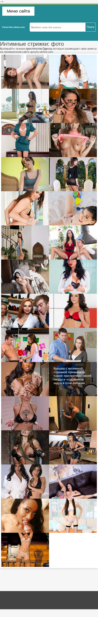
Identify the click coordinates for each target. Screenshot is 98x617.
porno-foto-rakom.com (14, 27)
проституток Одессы (39, 48)
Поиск (90, 27)
